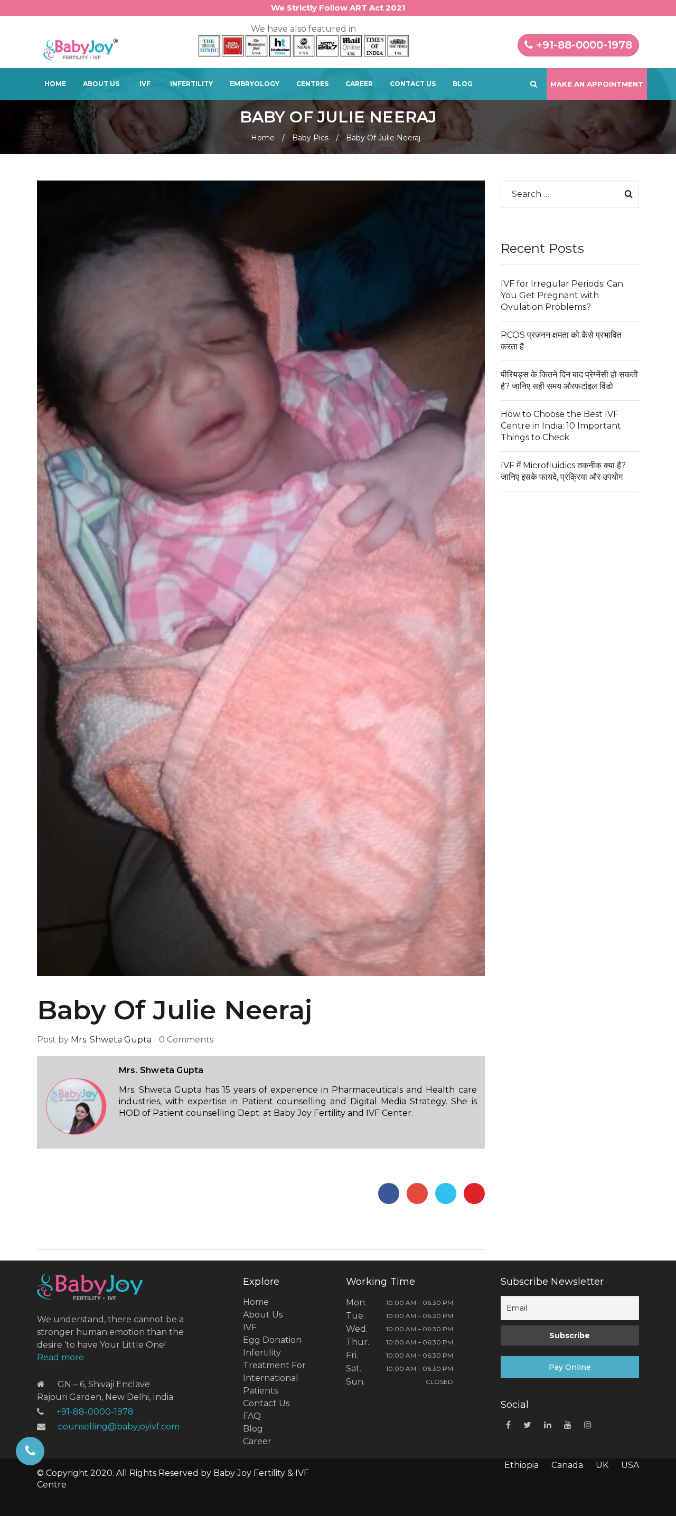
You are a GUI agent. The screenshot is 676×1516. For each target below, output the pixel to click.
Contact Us (413, 84)
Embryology (254, 84)
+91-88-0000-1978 (582, 45)
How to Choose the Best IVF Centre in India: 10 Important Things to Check (561, 425)
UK (602, 1465)
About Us (101, 84)
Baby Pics (310, 138)
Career (359, 84)
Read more (60, 1357)
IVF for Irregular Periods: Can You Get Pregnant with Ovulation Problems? (562, 295)
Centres (312, 84)
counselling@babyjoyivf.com (119, 1427)
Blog (463, 84)
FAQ (252, 1416)
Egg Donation (272, 1340)
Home (55, 84)
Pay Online (570, 1367)
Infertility (191, 84)
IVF (145, 84)
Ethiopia (521, 1465)
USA (630, 1465)
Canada (567, 1465)
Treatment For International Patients (274, 1378)
